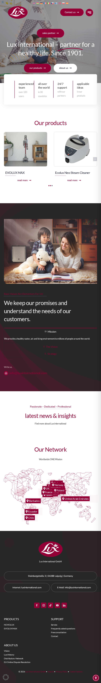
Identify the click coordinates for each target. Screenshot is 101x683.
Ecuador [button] (32, 511)
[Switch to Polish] (63, 3)
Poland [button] (60, 490)
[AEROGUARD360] (75, 133)
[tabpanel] (50, 339)
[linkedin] (64, 605)
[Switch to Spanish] (67, 3)
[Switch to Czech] (52, 3)
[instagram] (43, 605)
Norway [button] (58, 484)
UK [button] (47, 488)
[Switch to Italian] (48, 3)
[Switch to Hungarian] (37, 3)
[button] (48, 185)
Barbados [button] (34, 500)
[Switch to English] (34, 3)
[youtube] (57, 605)
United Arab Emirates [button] (76, 498)
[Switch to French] (45, 3)
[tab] (50, 331)
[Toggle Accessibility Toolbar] (96, 678)
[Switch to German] (41, 3)
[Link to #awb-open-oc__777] (89, 12)
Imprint (51, 671)
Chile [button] (31, 517)
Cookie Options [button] (75, 671)
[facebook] (37, 605)
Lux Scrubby (13, 172)
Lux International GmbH (36, 671)
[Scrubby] (25, 133)
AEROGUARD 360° (68, 172)
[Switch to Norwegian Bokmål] (60, 3)
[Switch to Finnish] (56, 3)
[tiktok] (50, 605)
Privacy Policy (62, 671)
